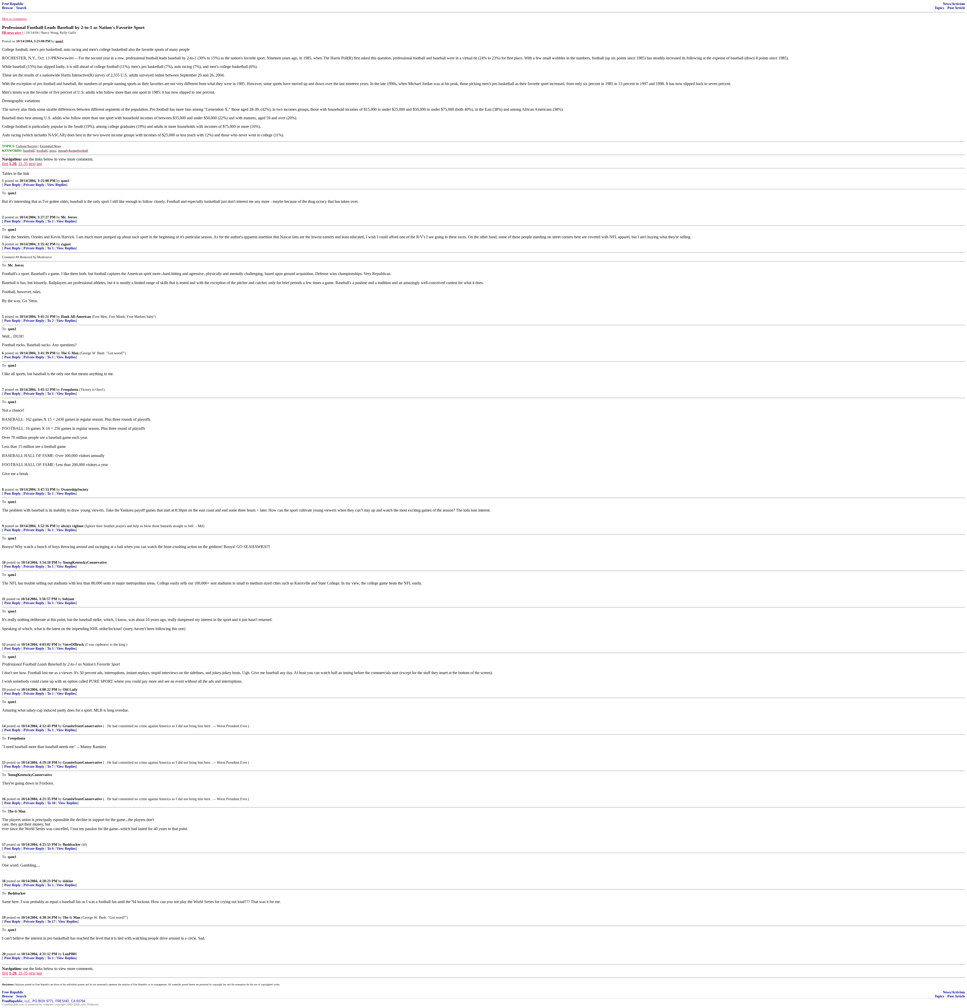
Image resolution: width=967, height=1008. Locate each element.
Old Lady (70, 689)
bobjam (68, 599)
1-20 (12, 164)
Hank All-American (76, 317)
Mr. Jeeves (69, 217)
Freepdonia (69, 390)
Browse (7, 8)
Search (21, 8)
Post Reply (12, 185)
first (5, 164)
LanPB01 (70, 954)
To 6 (50, 848)
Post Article (956, 8)
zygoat (66, 244)
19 (4, 917)
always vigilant (72, 526)
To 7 (50, 766)
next (32, 164)
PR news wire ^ (13, 32)
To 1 (50, 221)
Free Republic (12, 4)
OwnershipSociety (74, 489)
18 (4, 881)
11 (3, 599)
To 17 (51, 921)
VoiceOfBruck (73, 644)
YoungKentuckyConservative (85, 562)
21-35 (23, 164)
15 (4, 762)
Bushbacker (72, 844)
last (39, 164)
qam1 (65, 181)
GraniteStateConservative (82, 726)
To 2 (50, 321)
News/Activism (954, 4)
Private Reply (33, 185)
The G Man (70, 353)
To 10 (51, 803)
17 (4, 844)
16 (4, 799)
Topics (939, 8)
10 (4, 562)
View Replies (56, 185)
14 (4, 726)
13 (4, 689)
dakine (68, 881)
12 (4, 644)
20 (4, 954)
